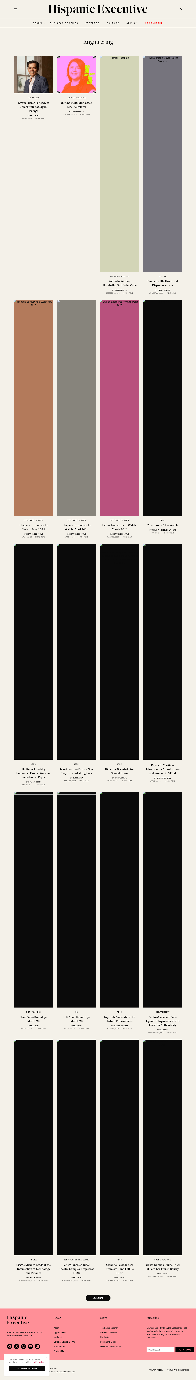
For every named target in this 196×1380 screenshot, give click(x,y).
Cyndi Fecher (78, 112)
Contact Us (59, 1351)
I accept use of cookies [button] (27, 1368)
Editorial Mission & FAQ (64, 1341)
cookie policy (38, 1362)
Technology (33, 98)
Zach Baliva (78, 778)
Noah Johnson (34, 782)
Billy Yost (34, 116)
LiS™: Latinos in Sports (110, 1346)
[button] (46, 1357)
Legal (33, 764)
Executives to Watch (33, 520)
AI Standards (59, 1346)
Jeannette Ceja (164, 778)
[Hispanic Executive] (98, 10)
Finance (33, 1260)
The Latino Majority (109, 1327)
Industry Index (33, 1012)
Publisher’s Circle (108, 1341)
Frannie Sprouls (120, 1026)
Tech (162, 520)
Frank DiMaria (164, 290)
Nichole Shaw (121, 778)
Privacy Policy (156, 1370)
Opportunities (60, 1332)
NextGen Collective (76, 98)
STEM (119, 764)
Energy (162, 276)
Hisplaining (105, 1337)
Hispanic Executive (34, 534)
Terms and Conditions (178, 1370)
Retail (76, 764)
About (56, 1327)
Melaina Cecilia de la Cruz (164, 530)
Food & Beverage (162, 1260)
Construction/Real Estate (76, 1260)
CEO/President (162, 1012)
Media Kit (58, 1337)
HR (76, 1012)
